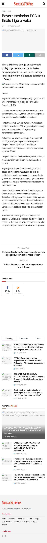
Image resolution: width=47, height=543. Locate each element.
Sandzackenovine (13, 509)
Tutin (4, 519)
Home (4, 11)
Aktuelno (21, 519)
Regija (29, 519)
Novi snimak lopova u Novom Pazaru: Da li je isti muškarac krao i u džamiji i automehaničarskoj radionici (29, 477)
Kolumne (17, 521)
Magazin (27, 521)
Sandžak (12, 519)
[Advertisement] (24, 236)
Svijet (37, 519)
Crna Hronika (6, 521)
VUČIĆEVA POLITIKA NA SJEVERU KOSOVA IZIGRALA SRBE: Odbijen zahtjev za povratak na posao (23, 430)
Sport (10, 11)
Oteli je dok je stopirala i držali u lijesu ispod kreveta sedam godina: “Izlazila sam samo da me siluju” (28, 392)
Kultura (4, 524)
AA (30, 509)
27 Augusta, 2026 (10, 436)
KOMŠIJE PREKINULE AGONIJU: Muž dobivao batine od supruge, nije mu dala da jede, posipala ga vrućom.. (29, 347)
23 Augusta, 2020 (14, 26)
